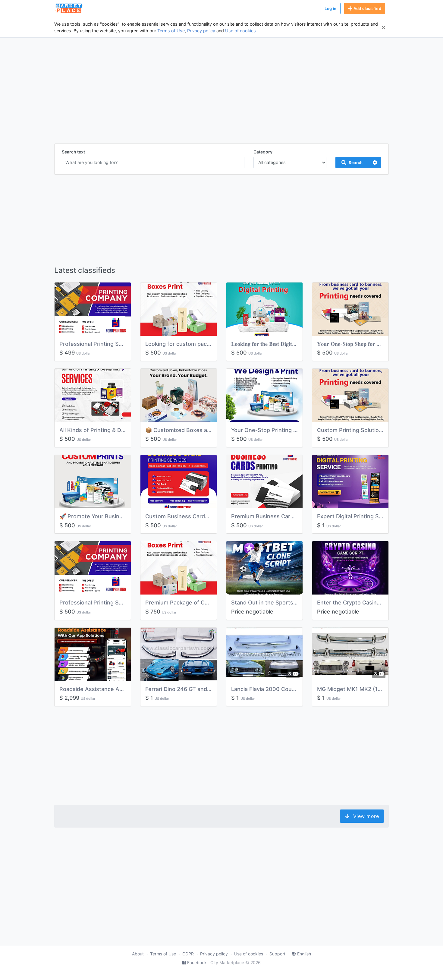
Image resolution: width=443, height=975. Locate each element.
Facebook (197, 962)
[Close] (383, 27)
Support (277, 953)
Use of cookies (240, 30)
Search (356, 162)
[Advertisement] (221, 94)
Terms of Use (171, 30)
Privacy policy (201, 30)
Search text (73, 151)
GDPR (188, 953)
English (304, 953)
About (138, 953)
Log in (330, 8)
